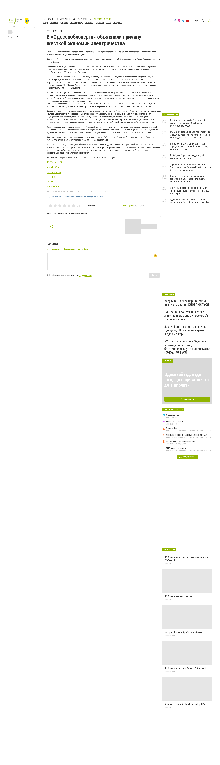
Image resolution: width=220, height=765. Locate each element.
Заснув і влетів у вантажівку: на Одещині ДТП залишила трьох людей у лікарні (185, 330)
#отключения (81, 197)
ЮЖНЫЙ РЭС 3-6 (54, 172)
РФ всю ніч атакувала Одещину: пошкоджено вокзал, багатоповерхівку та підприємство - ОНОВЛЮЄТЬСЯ (187, 346)
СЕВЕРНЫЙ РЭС (53, 186)
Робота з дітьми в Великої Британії (185, 668)
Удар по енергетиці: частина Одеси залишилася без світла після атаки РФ (189, 201)
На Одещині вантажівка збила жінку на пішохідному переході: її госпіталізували (186, 315)
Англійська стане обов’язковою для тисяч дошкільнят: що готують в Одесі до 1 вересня (190, 190)
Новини (50, 19)
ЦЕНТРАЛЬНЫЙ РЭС (55, 162)
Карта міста (54, 23)
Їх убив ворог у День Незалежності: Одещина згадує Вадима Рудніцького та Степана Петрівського (190, 167)
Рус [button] (196, 21)
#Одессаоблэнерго (54, 197)
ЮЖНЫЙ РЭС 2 (53, 167)
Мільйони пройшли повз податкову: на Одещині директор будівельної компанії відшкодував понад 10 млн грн (190, 135)
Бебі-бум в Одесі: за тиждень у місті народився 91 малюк (188, 157)
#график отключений (95, 197)
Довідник (65, 19)
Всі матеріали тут (187, 399)
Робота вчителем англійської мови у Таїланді (186, 558)
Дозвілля (81, 19)
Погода (45, 23)
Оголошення (89, 23)
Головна (10, 27)
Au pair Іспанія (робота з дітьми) (184, 632)
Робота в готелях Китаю (179, 596)
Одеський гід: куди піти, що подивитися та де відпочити (186, 380)
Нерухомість (100, 23)
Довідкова (64, 23)
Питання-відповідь (76, 23)
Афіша (108, 23)
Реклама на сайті (102, 19)
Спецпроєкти (117, 23)
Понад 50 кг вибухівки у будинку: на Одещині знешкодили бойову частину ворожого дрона (189, 146)
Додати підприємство (187, 457)
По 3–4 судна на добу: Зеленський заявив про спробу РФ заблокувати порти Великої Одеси (188, 123)
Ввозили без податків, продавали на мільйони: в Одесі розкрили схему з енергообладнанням (188, 179)
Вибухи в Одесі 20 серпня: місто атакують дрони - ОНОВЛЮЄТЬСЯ (186, 302)
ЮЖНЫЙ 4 (51, 177)
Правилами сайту (86, 275)
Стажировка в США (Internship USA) (186, 704)
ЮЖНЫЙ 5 (51, 181)
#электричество (68, 197)
